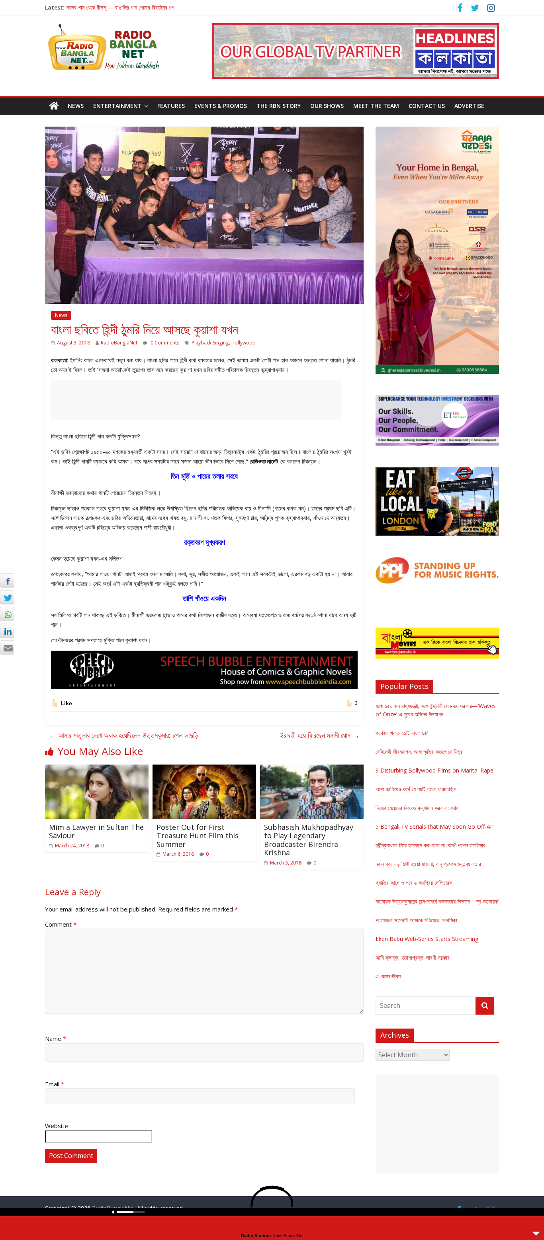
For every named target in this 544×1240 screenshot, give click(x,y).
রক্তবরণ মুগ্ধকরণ (204, 542)
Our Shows (327, 106)
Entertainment (117, 106)
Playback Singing (210, 342)
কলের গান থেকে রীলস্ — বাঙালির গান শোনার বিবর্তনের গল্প (120, 7)
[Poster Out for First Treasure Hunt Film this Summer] (204, 769)
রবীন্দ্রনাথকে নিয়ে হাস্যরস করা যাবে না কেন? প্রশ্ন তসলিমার (430, 845)
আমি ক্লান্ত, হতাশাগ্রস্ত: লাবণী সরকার (413, 957)
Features (171, 106)
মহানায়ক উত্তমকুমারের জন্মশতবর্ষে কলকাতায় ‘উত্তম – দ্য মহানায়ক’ (437, 901)
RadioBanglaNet (119, 342)
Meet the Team (376, 106)
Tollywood (244, 342)
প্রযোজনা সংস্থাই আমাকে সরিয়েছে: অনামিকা (416, 920)
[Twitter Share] (7, 597)
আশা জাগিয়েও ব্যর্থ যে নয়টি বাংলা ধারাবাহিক (416, 789)
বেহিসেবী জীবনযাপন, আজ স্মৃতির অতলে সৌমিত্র (419, 751)
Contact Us (427, 106)
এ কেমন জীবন (388, 976)
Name (55, 1038)
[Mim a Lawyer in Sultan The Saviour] (97, 769)
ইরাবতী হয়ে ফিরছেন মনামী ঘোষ (320, 735)
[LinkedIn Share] (7, 631)
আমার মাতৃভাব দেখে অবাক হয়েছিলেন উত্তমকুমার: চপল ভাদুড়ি (123, 735)
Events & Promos (220, 106)
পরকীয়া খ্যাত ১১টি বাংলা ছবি (402, 733)
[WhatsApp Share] (7, 614)
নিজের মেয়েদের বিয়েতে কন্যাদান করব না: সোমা (418, 808)
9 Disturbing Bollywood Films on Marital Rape (434, 770)
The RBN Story (278, 106)
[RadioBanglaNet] (54, 106)
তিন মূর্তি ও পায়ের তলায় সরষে (204, 476)
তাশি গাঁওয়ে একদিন (204, 598)
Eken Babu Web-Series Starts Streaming (427, 939)
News (76, 106)
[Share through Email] (7, 647)
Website (56, 1126)
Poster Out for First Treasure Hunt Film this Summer (198, 835)
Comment (60, 924)
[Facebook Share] (7, 580)
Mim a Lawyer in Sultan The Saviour (96, 831)
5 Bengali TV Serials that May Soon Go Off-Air (434, 826)
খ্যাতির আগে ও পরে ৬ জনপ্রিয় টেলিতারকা (415, 882)
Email (54, 1084)
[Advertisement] (196, 400)
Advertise (469, 106)
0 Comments (164, 342)
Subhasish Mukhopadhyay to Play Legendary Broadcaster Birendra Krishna (308, 840)
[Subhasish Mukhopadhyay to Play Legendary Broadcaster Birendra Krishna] (312, 769)
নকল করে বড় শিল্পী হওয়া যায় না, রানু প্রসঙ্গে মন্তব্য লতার (428, 864)
